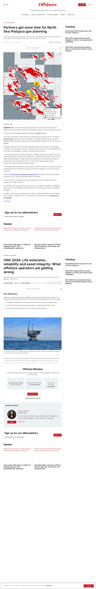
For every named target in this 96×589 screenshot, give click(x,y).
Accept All (88, 585)
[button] (5, 5)
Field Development (52, 14)
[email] (38, 48)
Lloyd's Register (25, 283)
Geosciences (25, 14)
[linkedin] (30, 48)
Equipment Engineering (10, 255)
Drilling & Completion (38, 14)
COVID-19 (39, 133)
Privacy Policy (49, 585)
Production (71, 14)
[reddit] (35, 48)
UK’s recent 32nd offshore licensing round (23, 174)
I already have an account (32, 398)
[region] (48, 586)
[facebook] (27, 48)
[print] (61, 48)
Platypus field (8, 139)
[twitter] (32, 48)
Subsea (63, 14)
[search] (7, 5)
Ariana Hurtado (8, 283)
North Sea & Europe (9, 22)
